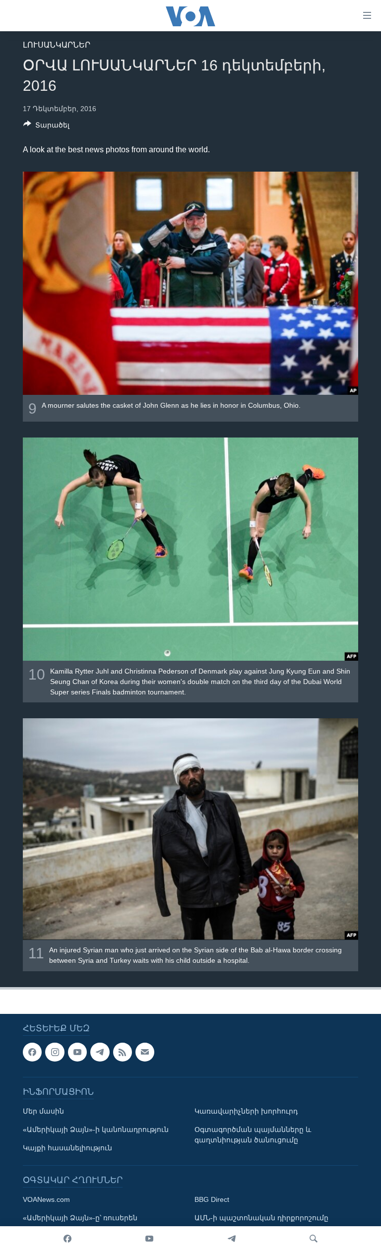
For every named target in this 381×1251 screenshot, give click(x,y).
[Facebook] (67, 1238)
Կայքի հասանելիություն (67, 1148)
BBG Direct (211, 1199)
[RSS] (122, 1052)
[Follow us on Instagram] (54, 1052)
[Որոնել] (313, 1238)
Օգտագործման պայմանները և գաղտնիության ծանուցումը (252, 1135)
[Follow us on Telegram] (99, 1052)
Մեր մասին (43, 1111)
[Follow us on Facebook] (32, 1052)
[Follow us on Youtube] (77, 1052)
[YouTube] (149, 1238)
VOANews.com (46, 1199)
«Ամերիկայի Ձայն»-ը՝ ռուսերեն (80, 1218)
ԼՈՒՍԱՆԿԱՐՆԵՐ (56, 45)
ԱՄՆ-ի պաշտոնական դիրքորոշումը (261, 1218)
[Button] (46, 127)
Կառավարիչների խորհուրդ (246, 1111)
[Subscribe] (144, 1052)
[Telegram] (232, 1238)
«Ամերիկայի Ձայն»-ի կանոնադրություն (96, 1129)
